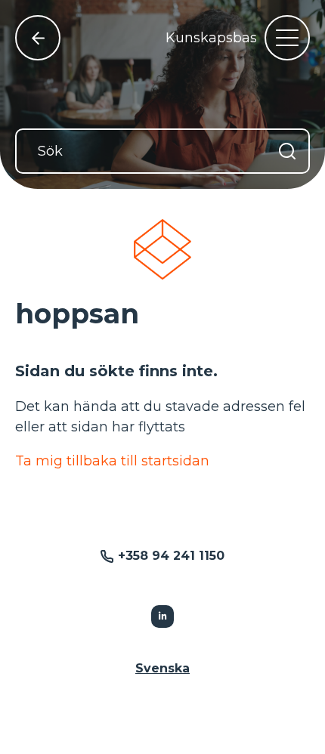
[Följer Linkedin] (162, 616)
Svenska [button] (162, 668)
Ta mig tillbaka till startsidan (112, 461)
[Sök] (287, 151)
